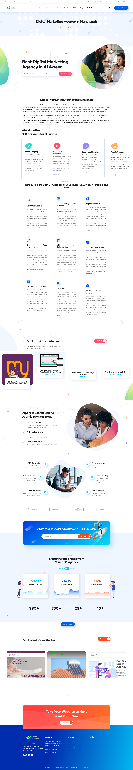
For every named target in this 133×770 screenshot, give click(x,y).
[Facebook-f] (24, 2)
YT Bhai (70, 105)
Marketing (79, 376)
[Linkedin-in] (27, 2)
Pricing (75, 8)
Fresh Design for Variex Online (17, 374)
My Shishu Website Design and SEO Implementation (115, 371)
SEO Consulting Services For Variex (50, 371)
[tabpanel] (17, 367)
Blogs (82, 8)
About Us (48, 8)
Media (13, 376)
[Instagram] (30, 2)
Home (41, 8)
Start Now (64, 74)
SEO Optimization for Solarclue (83, 374)
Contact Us (90, 8)
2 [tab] (66, 394)
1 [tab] (64, 394)
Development (50, 374)
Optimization (19, 376)
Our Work (67, 8)
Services (57, 8)
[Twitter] (21, 2)
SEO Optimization (34, 206)
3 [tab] (69, 394)
